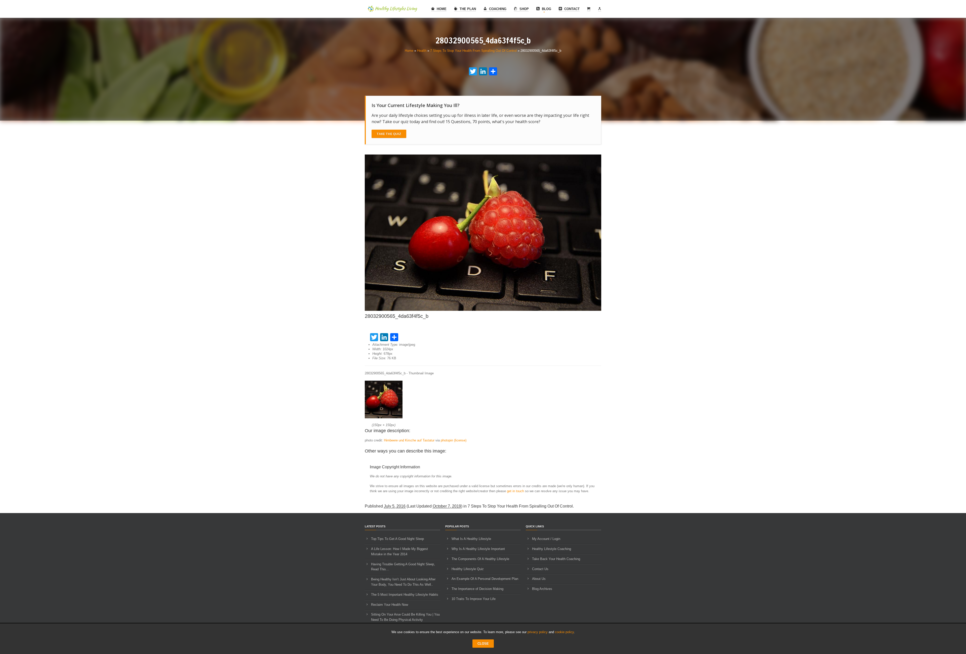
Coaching (497, 9)
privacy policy (538, 632)
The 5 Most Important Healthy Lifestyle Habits (404, 594)
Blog (546, 9)
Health (421, 51)
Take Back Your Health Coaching (556, 559)
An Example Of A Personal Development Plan (485, 579)
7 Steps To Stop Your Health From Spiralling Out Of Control (473, 51)
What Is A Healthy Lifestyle (471, 539)
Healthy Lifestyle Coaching (551, 549)
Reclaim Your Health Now (389, 605)
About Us (539, 579)
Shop (523, 9)
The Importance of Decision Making (477, 589)
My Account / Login (546, 539)
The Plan (467, 9)
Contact (571, 9)
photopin (447, 440)
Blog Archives (542, 589)
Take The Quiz (389, 133)
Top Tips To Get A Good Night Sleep (397, 539)
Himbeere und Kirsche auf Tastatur (409, 440)
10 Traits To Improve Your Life (474, 599)
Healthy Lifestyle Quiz (468, 569)
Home (441, 9)
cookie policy (564, 632)
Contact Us (540, 569)
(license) (460, 440)
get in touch (515, 491)
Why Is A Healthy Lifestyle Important (478, 549)
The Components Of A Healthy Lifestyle (480, 559)
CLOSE (483, 643)
